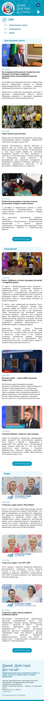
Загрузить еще (22, 239)
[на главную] (8, 8)
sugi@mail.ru (6, 691)
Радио (11, 33)
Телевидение (15, 29)
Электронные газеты (18, 25)
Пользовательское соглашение (13, 695)
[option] (22, 156)
